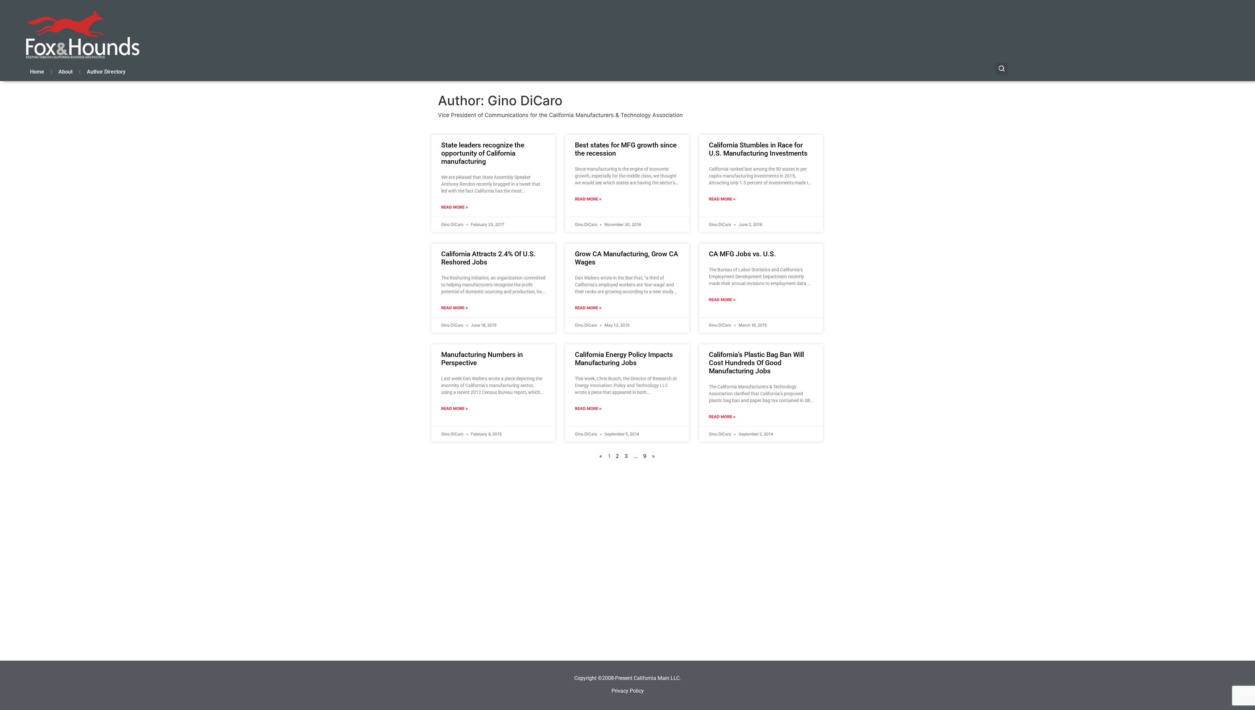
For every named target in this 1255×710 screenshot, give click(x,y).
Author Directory (106, 72)
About (66, 72)
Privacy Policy (627, 691)
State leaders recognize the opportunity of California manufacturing (482, 153)
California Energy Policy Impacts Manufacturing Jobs (624, 359)
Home (37, 72)
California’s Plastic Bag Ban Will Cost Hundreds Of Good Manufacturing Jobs (756, 363)
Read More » (454, 207)
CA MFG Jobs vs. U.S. (742, 254)
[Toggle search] (1002, 69)
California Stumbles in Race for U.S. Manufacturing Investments (758, 149)
